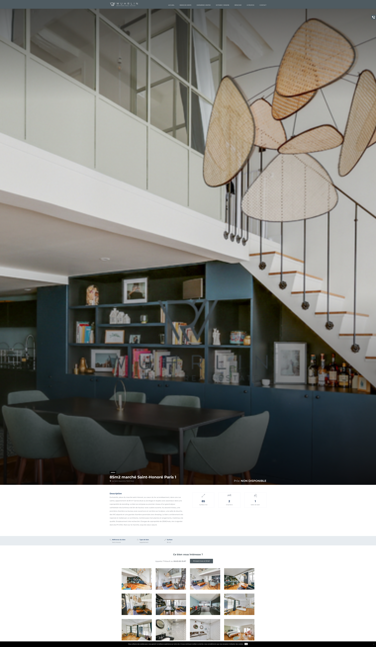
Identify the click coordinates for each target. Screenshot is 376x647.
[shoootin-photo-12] (137, 589)
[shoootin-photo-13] (171, 614)
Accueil (171, 5)
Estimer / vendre (222, 5)
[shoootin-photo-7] (137, 640)
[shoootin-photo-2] (137, 614)
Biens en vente (185, 5)
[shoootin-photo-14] (239, 589)
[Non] (374, 644)
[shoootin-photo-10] (171, 589)
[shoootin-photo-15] (205, 614)
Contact (263, 5)
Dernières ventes (204, 5)
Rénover (238, 5)
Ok (246, 644)
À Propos (250, 5)
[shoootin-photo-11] (205, 589)
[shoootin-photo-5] (205, 640)
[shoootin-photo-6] (171, 640)
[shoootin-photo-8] (239, 614)
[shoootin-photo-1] (239, 640)
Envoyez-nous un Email (201, 561)
